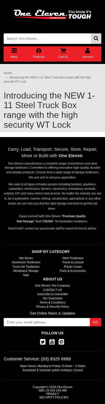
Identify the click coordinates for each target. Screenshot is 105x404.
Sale (26, 275)
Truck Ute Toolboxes (26, 266)
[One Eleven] (52, 14)
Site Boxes (26, 258)
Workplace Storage (26, 271)
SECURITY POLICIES (53, 397)
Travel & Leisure (73, 262)
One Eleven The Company (52, 285)
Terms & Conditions (52, 302)
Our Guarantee (53, 298)
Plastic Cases (73, 266)
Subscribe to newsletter (52, 294)
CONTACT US (52, 290)
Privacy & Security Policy (52, 306)
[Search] (96, 38)
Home (8, 73)
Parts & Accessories (73, 271)
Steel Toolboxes (73, 258)
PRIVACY (52, 394)
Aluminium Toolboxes (26, 262)
